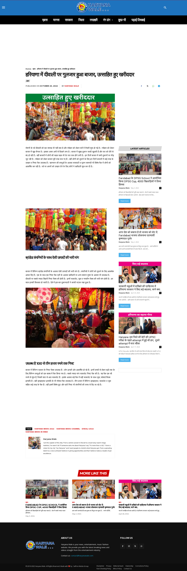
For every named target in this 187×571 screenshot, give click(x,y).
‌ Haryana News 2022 (44, 429)
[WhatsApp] (153, 86)
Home (28, 69)
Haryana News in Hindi (37, 432)
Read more (125, 201)
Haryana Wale (71, 86)
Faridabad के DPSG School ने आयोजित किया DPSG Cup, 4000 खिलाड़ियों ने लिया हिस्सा (140, 181)
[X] (147, 86)
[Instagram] (128, 546)
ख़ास (34, 69)
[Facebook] (141, 86)
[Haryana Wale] (34, 446)
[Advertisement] (93, 43)
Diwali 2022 (88, 429)
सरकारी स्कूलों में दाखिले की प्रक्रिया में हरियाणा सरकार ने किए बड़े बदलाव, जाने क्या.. (140, 288)
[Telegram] (158, 86)
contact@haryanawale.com (82, 555)
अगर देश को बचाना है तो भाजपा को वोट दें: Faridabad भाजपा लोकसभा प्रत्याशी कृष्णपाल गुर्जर (139, 235)
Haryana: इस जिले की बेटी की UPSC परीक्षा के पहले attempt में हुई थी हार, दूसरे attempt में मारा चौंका (139, 340)
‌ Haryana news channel (68, 429)
